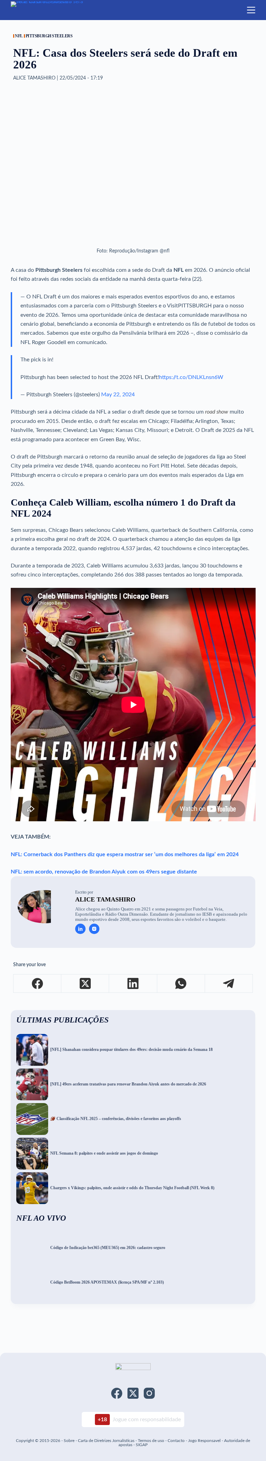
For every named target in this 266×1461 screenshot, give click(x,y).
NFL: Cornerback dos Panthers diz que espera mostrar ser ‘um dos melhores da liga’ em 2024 (125, 854)
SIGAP (142, 1445)
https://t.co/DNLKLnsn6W (191, 377)
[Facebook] (37, 983)
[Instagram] (149, 1393)
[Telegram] (229, 983)
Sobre (69, 1441)
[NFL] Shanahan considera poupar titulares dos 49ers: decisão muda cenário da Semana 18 (131, 1049)
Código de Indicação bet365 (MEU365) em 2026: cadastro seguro (107, 1248)
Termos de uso (151, 1441)
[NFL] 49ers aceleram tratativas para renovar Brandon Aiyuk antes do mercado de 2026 (128, 1084)
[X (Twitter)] (85, 983)
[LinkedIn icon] (80, 929)
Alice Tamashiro (105, 899)
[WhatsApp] (181, 983)
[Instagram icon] (94, 929)
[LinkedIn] (133, 983)
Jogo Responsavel (205, 1441)
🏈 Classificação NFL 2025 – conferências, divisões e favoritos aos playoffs (115, 1119)
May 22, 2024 (118, 394)
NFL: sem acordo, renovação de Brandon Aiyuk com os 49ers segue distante (104, 872)
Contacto (176, 1441)
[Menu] (251, 10)
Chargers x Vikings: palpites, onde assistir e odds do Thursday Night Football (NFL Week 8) (132, 1188)
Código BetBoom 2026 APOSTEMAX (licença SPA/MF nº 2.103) (107, 1282)
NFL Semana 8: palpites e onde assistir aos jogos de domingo (104, 1153)
